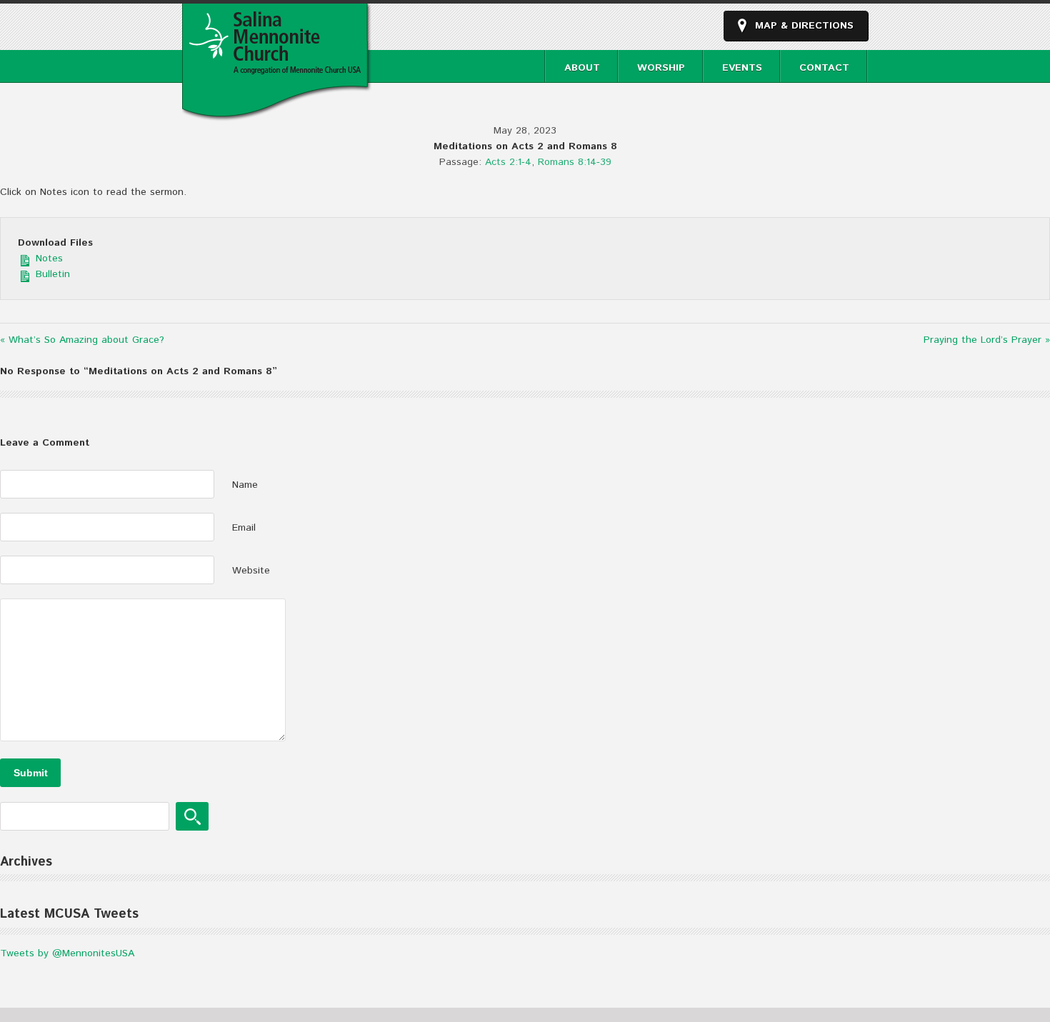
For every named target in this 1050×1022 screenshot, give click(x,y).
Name (245, 485)
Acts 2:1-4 (508, 162)
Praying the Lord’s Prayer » (987, 340)
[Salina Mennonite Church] (276, 113)
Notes (47, 258)
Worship (661, 68)
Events (742, 68)
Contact (824, 68)
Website (251, 570)
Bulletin (51, 274)
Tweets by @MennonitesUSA (67, 953)
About (582, 68)
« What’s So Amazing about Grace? (82, 340)
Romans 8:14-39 (574, 162)
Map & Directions (804, 26)
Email (244, 528)
